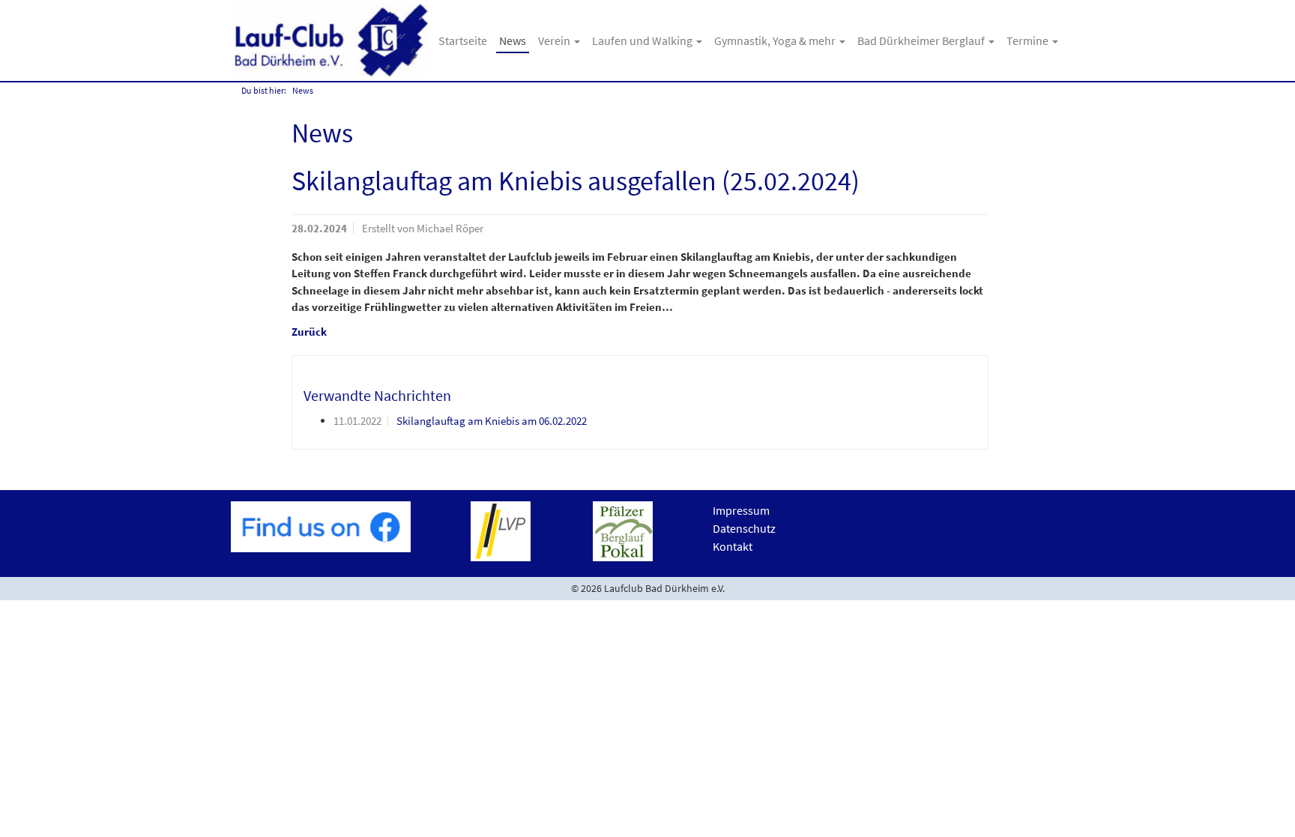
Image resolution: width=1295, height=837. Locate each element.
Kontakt (732, 546)
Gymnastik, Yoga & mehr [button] (776, 40)
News (512, 40)
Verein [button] (555, 40)
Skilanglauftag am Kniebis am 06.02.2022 (491, 421)
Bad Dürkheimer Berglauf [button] (922, 40)
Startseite (462, 40)
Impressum (741, 510)
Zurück (309, 331)
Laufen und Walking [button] (643, 40)
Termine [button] (1028, 40)
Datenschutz (744, 528)
